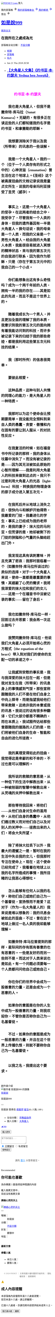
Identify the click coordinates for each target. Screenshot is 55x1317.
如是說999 (11, 22)
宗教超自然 (25, 1117)
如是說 (4, 1093)
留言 (26, 1109)
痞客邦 (19, 1109)
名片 (9, 58)
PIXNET (13, 1273)
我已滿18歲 (7, 1311)
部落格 (10, 54)
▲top (3, 1126)
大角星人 (24, 1121)
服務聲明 (32, 1276)
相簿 (9, 51)
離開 (17, 1311)
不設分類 (25, 45)
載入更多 (6, 1132)
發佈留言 (6, 1150)
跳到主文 (6, 30)
